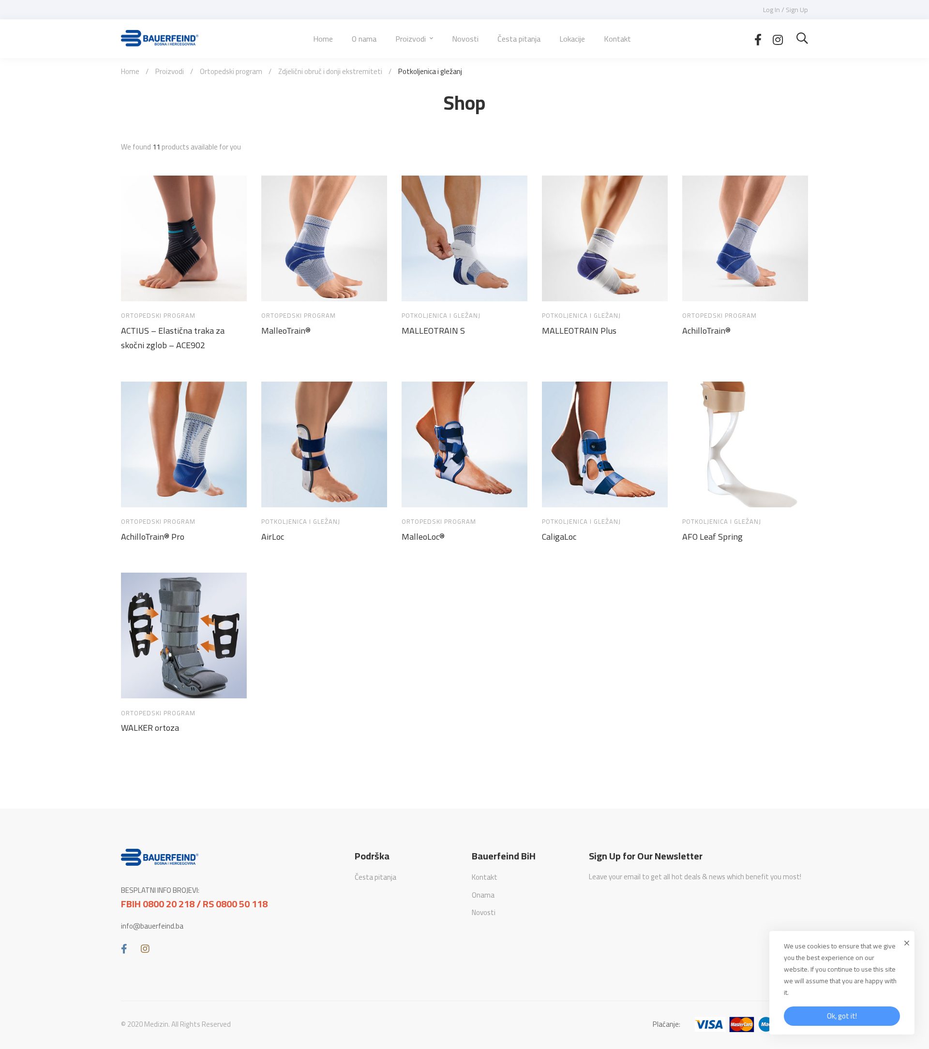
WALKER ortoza (150, 728)
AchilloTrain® (706, 331)
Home (130, 71)
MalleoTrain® (286, 331)
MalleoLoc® (423, 537)
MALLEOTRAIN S (433, 331)
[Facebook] (757, 39)
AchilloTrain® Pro (152, 537)
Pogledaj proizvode (137, 288)
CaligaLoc (559, 537)
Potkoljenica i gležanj (441, 315)
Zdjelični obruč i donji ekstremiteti (330, 71)
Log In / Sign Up (785, 9)
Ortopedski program (231, 71)
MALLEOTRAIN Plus (579, 331)
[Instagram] (778, 39)
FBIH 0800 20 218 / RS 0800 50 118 (194, 904)
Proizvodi (169, 71)
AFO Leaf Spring (712, 537)
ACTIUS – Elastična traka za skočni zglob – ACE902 (173, 338)
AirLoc (272, 537)
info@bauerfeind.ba (152, 926)
